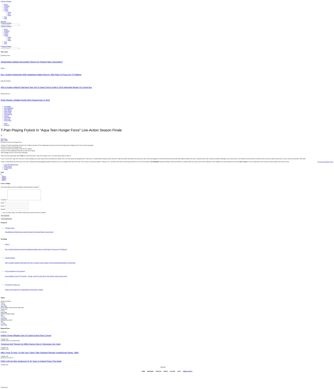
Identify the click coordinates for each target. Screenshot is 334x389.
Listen (9, 12)
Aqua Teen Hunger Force (11, 164)
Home (6, 4)
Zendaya (6, 116)
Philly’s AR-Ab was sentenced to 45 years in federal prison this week (31, 361)
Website (3, 209)
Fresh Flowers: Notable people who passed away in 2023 (25, 100)
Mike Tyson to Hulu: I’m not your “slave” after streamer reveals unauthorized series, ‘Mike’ (40, 353)
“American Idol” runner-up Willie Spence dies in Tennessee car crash (31, 344)
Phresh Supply (187, 371)
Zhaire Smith (7, 112)
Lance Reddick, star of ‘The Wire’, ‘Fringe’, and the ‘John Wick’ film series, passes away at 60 (36, 276)
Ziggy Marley (8, 111)
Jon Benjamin (8, 167)
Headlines (7, 6)
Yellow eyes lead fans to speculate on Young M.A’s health (24, 290)
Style (5, 17)
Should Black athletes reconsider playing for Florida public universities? (32, 62)
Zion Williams (8, 109)
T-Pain (6, 169)
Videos (6, 9)
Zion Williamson (8, 108)
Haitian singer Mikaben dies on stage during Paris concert (26, 335)
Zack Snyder (7, 120)
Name (3, 203)
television (6, 125)
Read (9, 14)
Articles (6, 7)
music (5, 123)
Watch (9, 15)
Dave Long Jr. (8, 166)
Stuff (5, 18)
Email (3, 206)
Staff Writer (4, 139)
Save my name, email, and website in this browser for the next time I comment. (24, 212)
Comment (4, 200)
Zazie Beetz (7, 117)
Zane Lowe (7, 119)
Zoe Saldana (7, 106)
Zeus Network (8, 114)
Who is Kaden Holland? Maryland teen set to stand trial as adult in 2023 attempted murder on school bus (46, 87)
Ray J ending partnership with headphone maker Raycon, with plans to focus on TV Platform (41, 75)
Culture (6, 10)
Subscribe (3, 21)
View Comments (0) (6, 219)
